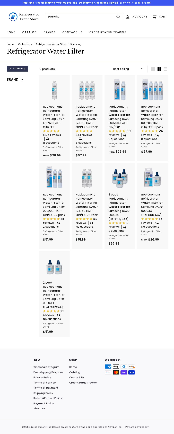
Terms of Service (44, 382)
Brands (50, 32)
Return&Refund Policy (47, 398)
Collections (25, 44)
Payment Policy (43, 403)
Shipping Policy (43, 393)
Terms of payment (45, 387)
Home (11, 32)
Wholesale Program (46, 367)
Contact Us (72, 32)
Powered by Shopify (137, 427)
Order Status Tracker (108, 32)
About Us (39, 408)
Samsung (19, 68)
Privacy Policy (42, 377)
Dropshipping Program (48, 372)
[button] (51, 131)
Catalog (29, 32)
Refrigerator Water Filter (51, 44)
